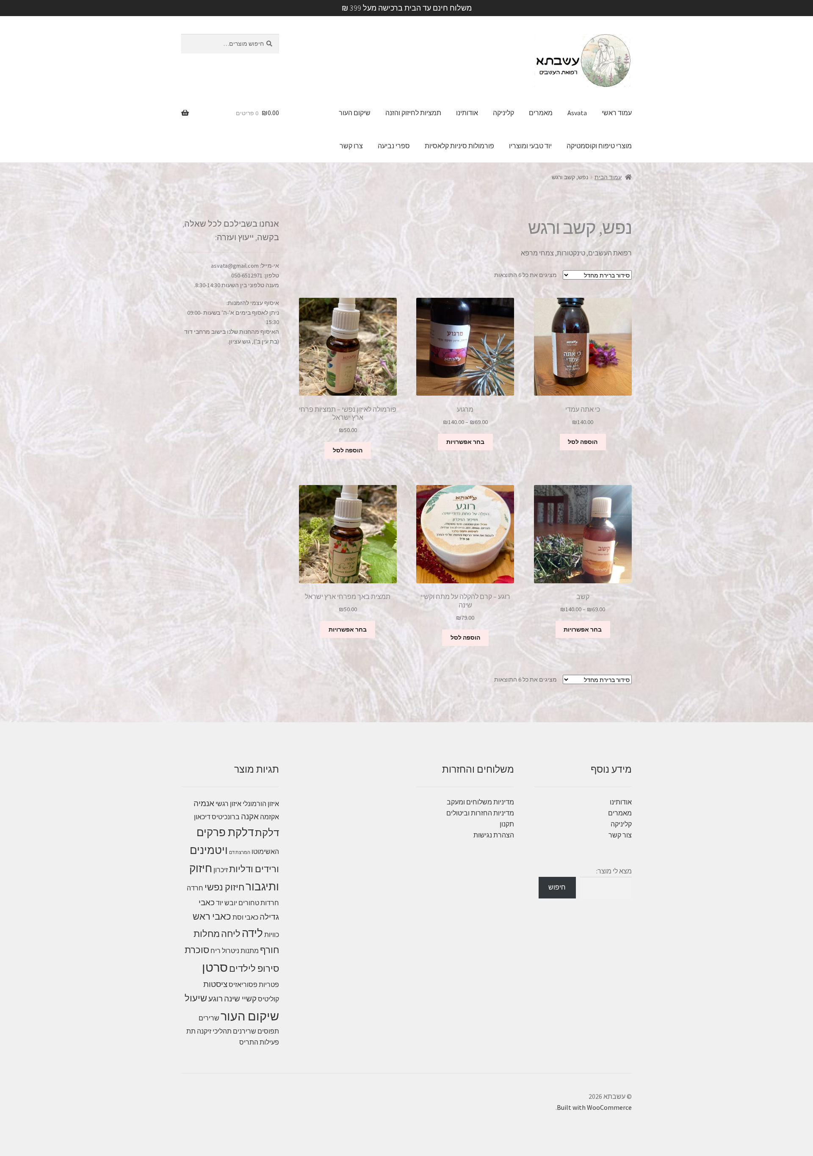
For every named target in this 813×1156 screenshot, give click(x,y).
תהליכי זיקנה (214, 1031)
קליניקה (503, 112)
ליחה (231, 934)
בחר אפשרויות (465, 442)
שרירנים (244, 1031)
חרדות (269, 902)
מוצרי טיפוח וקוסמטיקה (599, 145)
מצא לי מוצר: (614, 871)
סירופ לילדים (254, 968)
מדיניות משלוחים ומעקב (480, 802)
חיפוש (557, 887)
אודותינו (467, 112)
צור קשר (620, 835)
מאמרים (541, 112)
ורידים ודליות (254, 869)
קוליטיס (268, 999)
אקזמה (269, 816)
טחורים (248, 902)
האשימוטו (265, 851)
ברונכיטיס (226, 816)
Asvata (577, 112)
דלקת (267, 832)
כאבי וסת (245, 917)
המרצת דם (239, 852)
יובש (230, 902)
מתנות (250, 950)
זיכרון (220, 869)
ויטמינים (209, 850)
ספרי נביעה (394, 145)
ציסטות (215, 984)
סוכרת (197, 950)
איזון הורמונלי (261, 803)
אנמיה (204, 803)
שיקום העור (355, 112)
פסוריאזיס (243, 984)
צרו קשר (351, 145)
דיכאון (202, 816)
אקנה (250, 816)
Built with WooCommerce (594, 1107)
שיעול (196, 998)
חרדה (195, 888)
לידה (252, 933)
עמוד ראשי (617, 112)
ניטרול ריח (224, 950)
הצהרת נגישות (493, 835)
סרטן (215, 967)
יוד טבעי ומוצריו (530, 145)
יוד (219, 902)
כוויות (271, 934)
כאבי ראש (212, 916)
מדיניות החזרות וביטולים (480, 813)
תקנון (507, 824)
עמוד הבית (608, 177)
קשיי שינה (240, 998)
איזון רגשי (228, 803)
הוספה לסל (582, 442)
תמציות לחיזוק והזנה (413, 112)
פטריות (269, 984)
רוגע (215, 998)
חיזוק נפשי (224, 887)
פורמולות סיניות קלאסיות (459, 145)
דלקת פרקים (225, 832)
